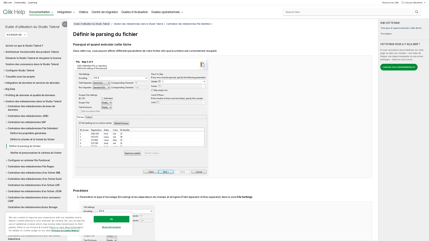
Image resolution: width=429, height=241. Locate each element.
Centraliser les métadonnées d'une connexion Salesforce (34, 237)
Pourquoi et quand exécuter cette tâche (401, 28)
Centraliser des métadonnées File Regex (31, 166)
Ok (111, 219)
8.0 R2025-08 (14, 34)
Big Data (10, 89)
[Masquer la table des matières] (64, 24)
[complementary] (403, 130)
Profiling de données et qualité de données (30, 95)
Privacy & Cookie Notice (65, 230)
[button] (416, 12)
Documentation (39, 12)
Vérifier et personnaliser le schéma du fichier (36, 152)
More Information (111, 227)
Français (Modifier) (414, 3)
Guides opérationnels (165, 12)
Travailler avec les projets (20, 76)
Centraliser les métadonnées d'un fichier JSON (35, 191)
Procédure (386, 33)
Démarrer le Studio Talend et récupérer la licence (33, 58)
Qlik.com (7, 2)
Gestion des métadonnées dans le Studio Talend (33, 101)
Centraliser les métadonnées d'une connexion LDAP (34, 199)
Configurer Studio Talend (20, 70)
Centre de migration (104, 12)
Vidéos (83, 12)
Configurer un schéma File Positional (29, 160)
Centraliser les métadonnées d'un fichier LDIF (34, 185)
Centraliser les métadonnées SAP (27, 122)
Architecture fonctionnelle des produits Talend (32, 51)
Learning (32, 2)
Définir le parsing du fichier (25, 146)
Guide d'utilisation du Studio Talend (32, 27)
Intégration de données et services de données (33, 82)
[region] (69, 224)
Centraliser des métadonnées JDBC (28, 115)
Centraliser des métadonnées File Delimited (33, 128)
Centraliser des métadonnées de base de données (31, 108)
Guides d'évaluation (134, 12)
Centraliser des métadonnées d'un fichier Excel (35, 178)
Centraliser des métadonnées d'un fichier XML (34, 172)
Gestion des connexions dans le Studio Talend (32, 64)
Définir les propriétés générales (28, 133)
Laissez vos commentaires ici (399, 67)
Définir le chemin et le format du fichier (32, 139)
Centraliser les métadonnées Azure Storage (32, 207)
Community (20, 2)
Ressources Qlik (390, 2)
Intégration (64, 12)
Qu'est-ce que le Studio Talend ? (24, 45)
